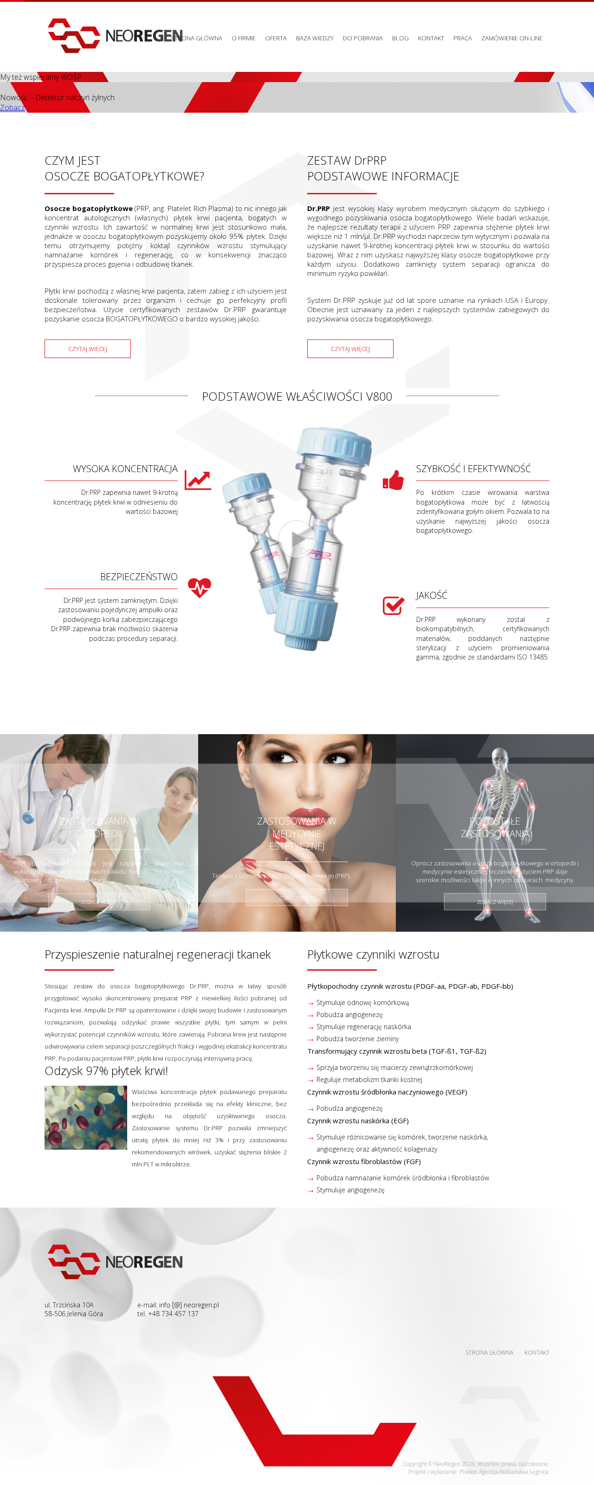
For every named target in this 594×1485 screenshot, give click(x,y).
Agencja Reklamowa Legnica (513, 1472)
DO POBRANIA (363, 38)
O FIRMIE (244, 38)
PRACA (462, 38)
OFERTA (276, 38)
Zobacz (12, 107)
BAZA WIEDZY (315, 38)
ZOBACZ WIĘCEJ (99, 901)
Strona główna (196, 38)
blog (400, 38)
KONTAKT (431, 38)
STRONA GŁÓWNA (489, 1353)
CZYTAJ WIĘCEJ (87, 349)
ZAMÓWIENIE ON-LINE (511, 38)
